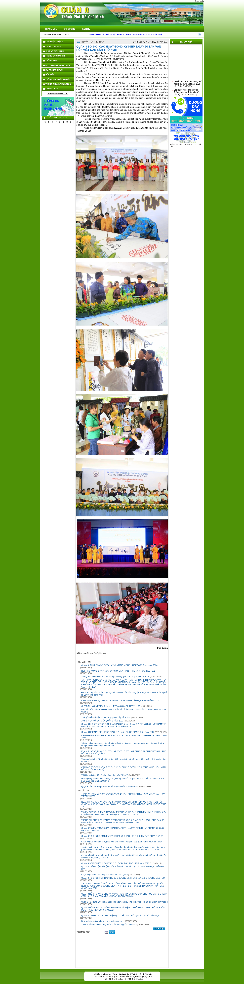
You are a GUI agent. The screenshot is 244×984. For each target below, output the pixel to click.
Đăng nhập (199, 1)
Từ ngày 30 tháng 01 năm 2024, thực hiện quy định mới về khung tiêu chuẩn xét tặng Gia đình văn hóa (123, 760)
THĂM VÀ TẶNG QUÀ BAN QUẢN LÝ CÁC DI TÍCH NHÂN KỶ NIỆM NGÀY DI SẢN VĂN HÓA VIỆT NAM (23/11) (123, 795)
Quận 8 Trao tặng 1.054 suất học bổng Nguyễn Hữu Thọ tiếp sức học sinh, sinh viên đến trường (124, 902)
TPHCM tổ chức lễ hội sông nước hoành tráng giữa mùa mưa (109, 924)
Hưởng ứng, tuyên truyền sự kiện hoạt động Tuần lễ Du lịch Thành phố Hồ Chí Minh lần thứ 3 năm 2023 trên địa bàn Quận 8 (123, 779)
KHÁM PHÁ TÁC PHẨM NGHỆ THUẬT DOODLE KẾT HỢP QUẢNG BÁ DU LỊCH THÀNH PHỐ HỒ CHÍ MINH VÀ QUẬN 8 (123, 752)
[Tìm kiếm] (200, 34)
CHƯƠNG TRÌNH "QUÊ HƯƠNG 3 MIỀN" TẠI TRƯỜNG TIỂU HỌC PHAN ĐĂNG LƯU (120, 700)
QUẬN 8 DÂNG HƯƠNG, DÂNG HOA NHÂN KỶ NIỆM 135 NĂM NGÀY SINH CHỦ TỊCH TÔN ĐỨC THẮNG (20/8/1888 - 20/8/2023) (123, 908)
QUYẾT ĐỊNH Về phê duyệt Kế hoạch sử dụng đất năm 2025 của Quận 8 (188, 76)
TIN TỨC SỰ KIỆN (53, 46)
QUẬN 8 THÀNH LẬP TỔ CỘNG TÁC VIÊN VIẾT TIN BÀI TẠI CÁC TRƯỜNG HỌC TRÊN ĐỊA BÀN (122, 868)
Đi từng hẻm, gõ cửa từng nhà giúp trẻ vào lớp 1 (103, 921)
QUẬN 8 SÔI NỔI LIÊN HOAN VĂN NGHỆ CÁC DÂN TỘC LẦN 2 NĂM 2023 (115, 863)
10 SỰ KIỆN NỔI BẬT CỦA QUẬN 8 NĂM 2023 (102, 721)
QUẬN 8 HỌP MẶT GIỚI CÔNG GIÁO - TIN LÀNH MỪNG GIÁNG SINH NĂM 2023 (118, 732)
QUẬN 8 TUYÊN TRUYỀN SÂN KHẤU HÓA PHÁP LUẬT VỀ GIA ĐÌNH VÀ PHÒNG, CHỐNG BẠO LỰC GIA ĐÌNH (122, 829)
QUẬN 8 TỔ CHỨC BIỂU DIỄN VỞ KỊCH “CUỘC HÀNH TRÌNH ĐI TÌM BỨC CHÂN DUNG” (122, 836)
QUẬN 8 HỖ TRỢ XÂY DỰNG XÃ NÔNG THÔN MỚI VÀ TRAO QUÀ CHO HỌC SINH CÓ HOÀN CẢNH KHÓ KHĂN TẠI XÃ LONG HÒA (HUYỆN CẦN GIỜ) (124, 895)
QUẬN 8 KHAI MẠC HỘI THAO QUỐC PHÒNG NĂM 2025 (187, 92)
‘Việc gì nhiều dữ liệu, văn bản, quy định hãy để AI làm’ (106, 717)
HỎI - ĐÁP (49, 75)
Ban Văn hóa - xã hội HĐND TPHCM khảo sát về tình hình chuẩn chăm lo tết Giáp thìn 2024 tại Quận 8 (123, 710)
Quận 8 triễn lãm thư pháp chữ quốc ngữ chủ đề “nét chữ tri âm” (110, 786)
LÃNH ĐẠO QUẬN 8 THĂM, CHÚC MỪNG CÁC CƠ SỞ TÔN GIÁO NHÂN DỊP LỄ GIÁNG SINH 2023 (124, 736)
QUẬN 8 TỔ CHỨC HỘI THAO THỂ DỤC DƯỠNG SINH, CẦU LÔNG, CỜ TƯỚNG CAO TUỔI (123, 878)
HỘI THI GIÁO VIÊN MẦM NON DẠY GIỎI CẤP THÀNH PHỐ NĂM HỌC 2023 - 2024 (119, 671)
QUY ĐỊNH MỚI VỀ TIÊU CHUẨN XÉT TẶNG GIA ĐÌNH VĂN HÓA (110, 706)
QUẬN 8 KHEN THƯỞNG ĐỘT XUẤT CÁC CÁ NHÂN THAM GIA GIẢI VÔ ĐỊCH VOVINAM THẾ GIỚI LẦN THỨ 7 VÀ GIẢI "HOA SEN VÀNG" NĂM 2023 (123, 725)
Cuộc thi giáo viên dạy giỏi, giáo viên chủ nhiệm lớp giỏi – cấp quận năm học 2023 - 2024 (121, 842)
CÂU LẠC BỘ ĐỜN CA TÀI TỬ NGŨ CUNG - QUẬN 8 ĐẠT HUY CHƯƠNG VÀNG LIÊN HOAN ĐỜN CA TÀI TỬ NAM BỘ (123, 768)
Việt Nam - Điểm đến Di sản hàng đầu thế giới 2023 (104, 775)
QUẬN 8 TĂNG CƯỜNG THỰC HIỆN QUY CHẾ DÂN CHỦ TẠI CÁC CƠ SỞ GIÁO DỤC (120, 915)
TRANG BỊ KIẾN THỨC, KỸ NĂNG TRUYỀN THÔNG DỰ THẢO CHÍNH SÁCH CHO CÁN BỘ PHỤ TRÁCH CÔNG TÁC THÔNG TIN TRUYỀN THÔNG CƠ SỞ (122, 821)
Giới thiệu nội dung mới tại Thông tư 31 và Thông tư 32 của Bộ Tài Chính (186, 85)
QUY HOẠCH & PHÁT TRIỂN (57, 65)
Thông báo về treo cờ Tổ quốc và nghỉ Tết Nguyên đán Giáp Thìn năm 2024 (115, 676)
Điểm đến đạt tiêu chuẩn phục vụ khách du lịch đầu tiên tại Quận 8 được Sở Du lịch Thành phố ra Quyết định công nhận (124, 693)
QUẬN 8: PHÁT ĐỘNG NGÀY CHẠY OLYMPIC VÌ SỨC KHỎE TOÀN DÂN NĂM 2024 (119, 665)
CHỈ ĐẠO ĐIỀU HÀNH (54, 51)
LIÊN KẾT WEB (51, 89)
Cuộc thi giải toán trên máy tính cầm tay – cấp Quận (104, 875)
